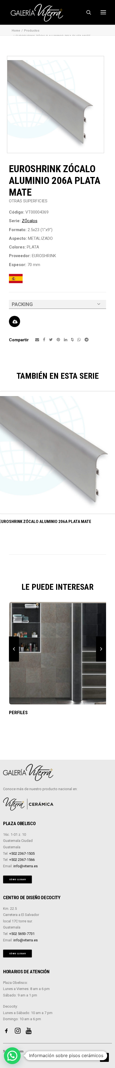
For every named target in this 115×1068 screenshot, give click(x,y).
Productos (31, 30)
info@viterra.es (25, 866)
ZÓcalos (29, 220)
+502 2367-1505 (22, 853)
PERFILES (18, 712)
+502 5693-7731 (22, 934)
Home (16, 30)
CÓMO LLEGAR (17, 879)
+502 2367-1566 (22, 860)
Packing (22, 304)
